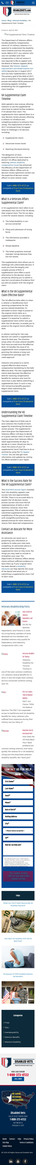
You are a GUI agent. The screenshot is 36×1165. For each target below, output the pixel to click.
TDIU (6, 1027)
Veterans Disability (20, 20)
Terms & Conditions (27, 1143)
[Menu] (33, 3)
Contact (12, 1139)
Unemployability (11, 1032)
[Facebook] (25, 1161)
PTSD (6, 1023)
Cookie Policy (7, 1146)
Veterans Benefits (12, 1037)
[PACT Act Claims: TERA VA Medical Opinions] (11, 698)
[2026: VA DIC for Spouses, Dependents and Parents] (11, 618)
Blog (9, 20)
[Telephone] (3, 3)
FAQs (19, 1139)
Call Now (18, 1079)
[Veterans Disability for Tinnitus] (11, 659)
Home (4, 20)
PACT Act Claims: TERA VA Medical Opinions (27, 695)
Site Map (5, 1143)
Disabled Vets (28, 1152)
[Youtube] (18, 1161)
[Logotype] (18, 3)
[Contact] (7, 3)
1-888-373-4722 (19, 185)
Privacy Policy (29, 1139)
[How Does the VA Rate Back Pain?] (11, 736)
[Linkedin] (10, 1161)
